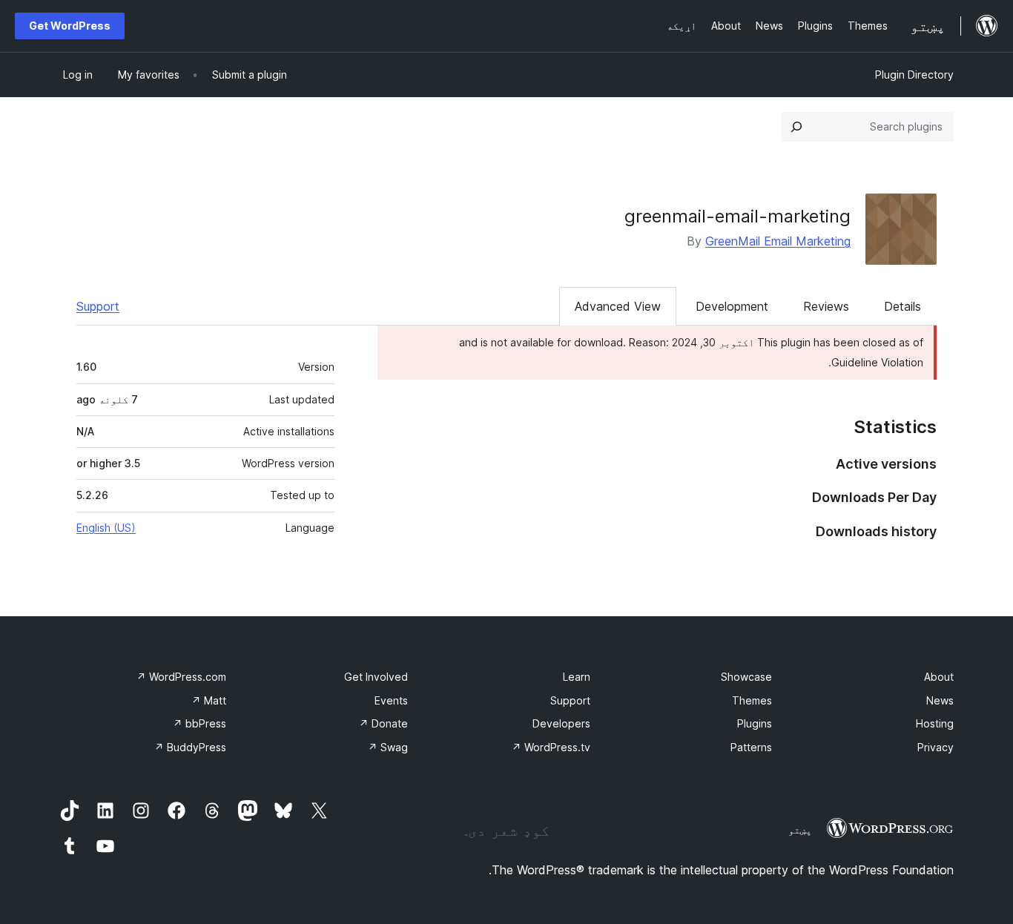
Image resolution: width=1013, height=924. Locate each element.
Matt (208, 700)
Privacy (935, 747)
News (940, 700)
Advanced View (618, 306)
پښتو (800, 830)
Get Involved (376, 676)
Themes (752, 700)
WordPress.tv (551, 747)
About (939, 676)
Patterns (751, 747)
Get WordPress (69, 25)
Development (732, 306)
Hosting (935, 723)
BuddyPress (190, 747)
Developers (561, 723)
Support (97, 306)
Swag (388, 747)
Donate (383, 723)
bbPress (199, 723)
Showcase (746, 676)
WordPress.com (181, 676)
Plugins (754, 723)
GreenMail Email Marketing (778, 241)
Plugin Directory (914, 74)
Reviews (826, 306)
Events (391, 700)
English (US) (106, 527)
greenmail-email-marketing (737, 216)
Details (902, 306)
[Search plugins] (796, 127)
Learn (576, 676)
